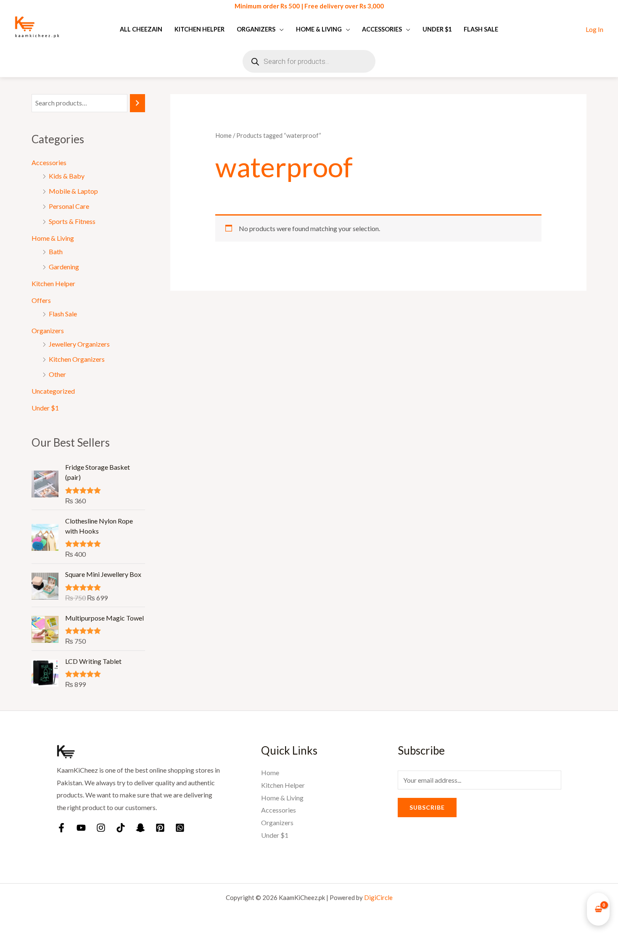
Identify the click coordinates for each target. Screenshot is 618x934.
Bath (56, 251)
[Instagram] (101, 827)
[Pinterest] (160, 827)
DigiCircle (378, 897)
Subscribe (427, 807)
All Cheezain (141, 29)
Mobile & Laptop (73, 191)
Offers (41, 300)
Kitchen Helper (199, 29)
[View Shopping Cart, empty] (598, 909)
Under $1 (437, 29)
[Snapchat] (140, 827)
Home (223, 135)
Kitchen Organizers (77, 359)
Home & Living (319, 29)
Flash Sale (481, 29)
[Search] (137, 103)
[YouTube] (81, 827)
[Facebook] (61, 827)
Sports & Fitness (72, 221)
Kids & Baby (67, 176)
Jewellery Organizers (79, 344)
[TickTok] (120, 827)
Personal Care (69, 206)
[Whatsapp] (180, 827)
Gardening (64, 267)
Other (57, 374)
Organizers (256, 29)
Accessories (382, 29)
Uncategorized (53, 391)
